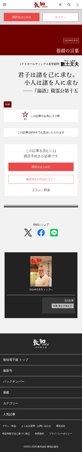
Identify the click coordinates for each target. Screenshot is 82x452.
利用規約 (39, 433)
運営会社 (60, 426)
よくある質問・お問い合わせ (36, 426)
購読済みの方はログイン (41, 179)
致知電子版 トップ (15, 359)
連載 (6, 392)
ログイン (60, 17)
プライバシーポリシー (60, 433)
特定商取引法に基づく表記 (16, 433)
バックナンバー (13, 381)
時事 (7, 104)
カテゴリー (10, 403)
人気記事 (9, 414)
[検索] (69, 4)
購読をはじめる (21, 17)
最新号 (7, 370)
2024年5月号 (71, 40)
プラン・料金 (41, 189)
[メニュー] (4, 4)
